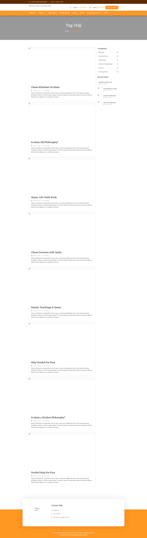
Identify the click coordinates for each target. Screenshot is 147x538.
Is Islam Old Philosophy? (44, 142)
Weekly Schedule (65, 13)
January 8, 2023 (37, 145)
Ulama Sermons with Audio (46, 252)
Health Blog (102, 60)
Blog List (101, 52)
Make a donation (111, 7)
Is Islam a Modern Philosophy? (48, 417)
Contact (106, 13)
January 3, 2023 (37, 365)
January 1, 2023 (37, 476)
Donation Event (103, 56)
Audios (82, 13)
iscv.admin (47, 90)
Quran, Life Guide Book (44, 197)
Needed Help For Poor (43, 472)
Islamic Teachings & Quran (46, 307)
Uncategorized (103, 72)
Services (101, 68)
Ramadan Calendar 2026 (105, 82)
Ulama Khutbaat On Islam (45, 87)
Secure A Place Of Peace (94, 13)
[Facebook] (52, 521)
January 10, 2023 (37, 90)
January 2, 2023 (37, 420)
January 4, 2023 (37, 310)
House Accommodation (106, 64)
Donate (75, 13)
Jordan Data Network (81, 535)
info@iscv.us (100, 7)
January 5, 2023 (37, 255)
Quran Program (52, 13)
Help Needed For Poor (43, 362)
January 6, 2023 (37, 200)
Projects (41, 13)
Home (67, 31)
